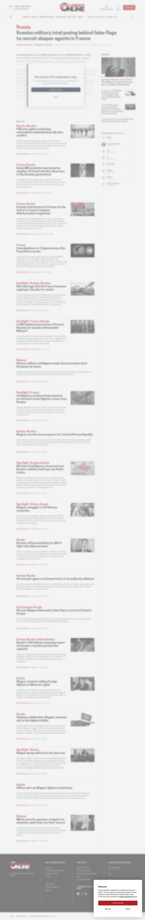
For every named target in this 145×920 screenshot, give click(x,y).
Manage (108, 909)
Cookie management (126, 897)
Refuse (128, 909)
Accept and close (117, 903)
